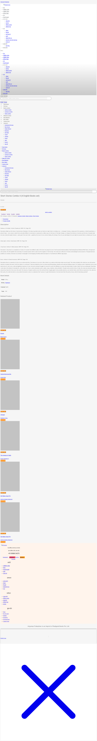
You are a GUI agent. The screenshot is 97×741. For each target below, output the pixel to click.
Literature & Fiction (9, 125)
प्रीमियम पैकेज (6, 13)
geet (6, 140)
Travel (6, 135)
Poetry (6, 142)
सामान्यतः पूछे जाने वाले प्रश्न (11, 40)
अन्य (4, 29)
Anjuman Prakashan (5, 2)
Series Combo (8, 114)
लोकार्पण (8, 21)
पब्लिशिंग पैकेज (6, 11)
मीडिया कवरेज (9, 25)
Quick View (3, 339)
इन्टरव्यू (7, 23)
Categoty (6, 123)
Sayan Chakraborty (5, 459)
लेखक (7, 31)
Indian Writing (8, 129)
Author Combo (8, 110)
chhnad (6, 136)
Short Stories (36, 216)
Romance (7, 131)
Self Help (7, 133)
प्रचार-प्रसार (5, 48)
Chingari (3, 415)
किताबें (7, 32)
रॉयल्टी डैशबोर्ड (6, 17)
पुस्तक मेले (5, 44)
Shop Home (6, 104)
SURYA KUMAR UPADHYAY (6, 499)
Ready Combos (7, 108)
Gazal (6, 138)
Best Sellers (6, 119)
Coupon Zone (7, 121)
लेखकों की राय (9, 38)
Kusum (2, 333)
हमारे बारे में (8, 34)
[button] (43, 51)
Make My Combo (7, 116)
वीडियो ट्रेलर (8, 27)
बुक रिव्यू (8, 46)
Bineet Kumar (3, 337)
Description (5, 219)
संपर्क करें (8, 42)
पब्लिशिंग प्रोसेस (6, 10)
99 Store (5, 106)
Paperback (7, 283)
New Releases (7, 117)
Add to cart (3, 209)
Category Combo (8, 112)
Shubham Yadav (4, 418)
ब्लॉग (7, 36)
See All (6, 144)
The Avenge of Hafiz (6, 455)
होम (4, 8)
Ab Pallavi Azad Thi (5, 496)
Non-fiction (7, 127)
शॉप (4, 15)
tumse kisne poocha (6, 374)
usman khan (3, 377)
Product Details (6, 221)
